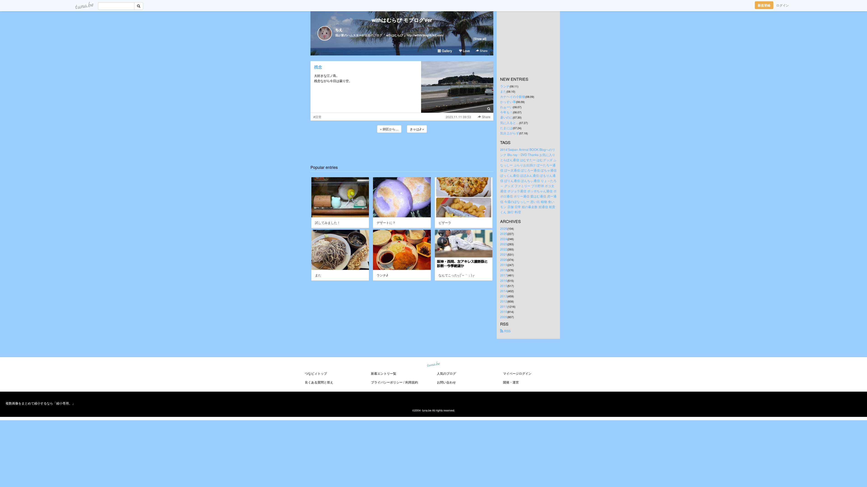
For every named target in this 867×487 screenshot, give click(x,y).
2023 (503, 244)
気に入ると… (509, 122)
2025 (503, 233)
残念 (318, 67)
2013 (503, 296)
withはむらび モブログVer (402, 19)
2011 (503, 306)
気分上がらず (509, 133)
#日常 (317, 117)
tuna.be (433, 365)
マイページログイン (517, 373)
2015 (503, 285)
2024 (503, 239)
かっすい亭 (508, 101)
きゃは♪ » (417, 129)
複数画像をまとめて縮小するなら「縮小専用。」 (40, 403)
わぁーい (506, 107)
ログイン (782, 5)
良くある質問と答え (319, 382)
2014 (503, 291)
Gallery (446, 50)
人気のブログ (446, 373)
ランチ (505, 86)
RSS (506, 331)
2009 (503, 317)
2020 (503, 259)
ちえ (339, 29)
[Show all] (479, 39)
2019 (503, 264)
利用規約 (411, 382)
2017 (503, 275)
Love (466, 50)
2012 (503, 301)
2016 (503, 280)
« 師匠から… (389, 129)
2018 (503, 270)
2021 (503, 254)
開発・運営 (511, 382)
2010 (503, 311)
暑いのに (506, 117)
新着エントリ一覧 (383, 373)
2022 (503, 249)
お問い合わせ (446, 382)
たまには (506, 128)
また (503, 91)
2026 (503, 228)
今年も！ (506, 112)
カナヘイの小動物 (512, 96)
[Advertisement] (401, 146)
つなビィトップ (316, 373)
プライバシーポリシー (387, 382)
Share (483, 50)
